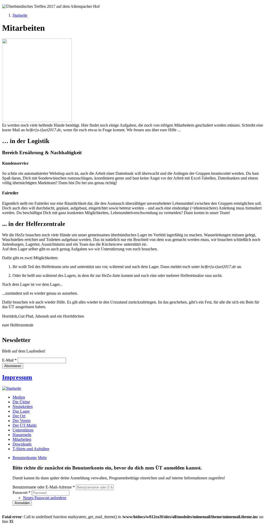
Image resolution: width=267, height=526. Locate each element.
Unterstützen (23, 430)
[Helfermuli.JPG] (37, 120)
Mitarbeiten (22, 439)
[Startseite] (11, 388)
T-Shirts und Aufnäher (31, 449)
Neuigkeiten (23, 406)
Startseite (20, 15)
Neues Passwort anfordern (44, 498)
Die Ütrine (21, 402)
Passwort (22, 492)
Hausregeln (22, 434)
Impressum (17, 377)
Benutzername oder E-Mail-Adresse (44, 487)
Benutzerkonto (25, 457)
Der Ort (19, 416)
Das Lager (21, 411)
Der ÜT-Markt (25, 425)
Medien (19, 397)
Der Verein (22, 420)
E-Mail (9, 360)
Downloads (22, 444)
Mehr (42, 457)
